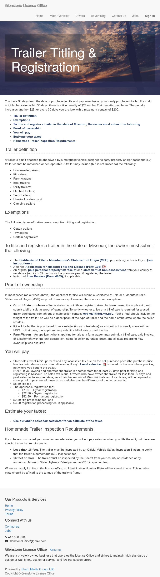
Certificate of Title (32, 260)
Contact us (12, 526)
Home (9, 505)
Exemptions (21, 120)
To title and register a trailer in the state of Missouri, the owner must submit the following (76, 124)
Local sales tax (91, 364)
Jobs (8, 530)
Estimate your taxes (27, 136)
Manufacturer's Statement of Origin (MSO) (79, 260)
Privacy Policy (14, 510)
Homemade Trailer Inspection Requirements (44, 140)
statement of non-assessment (104, 270)
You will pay (21, 132)
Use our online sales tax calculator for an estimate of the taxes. (58, 420)
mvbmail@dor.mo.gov (97, 313)
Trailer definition (25, 115)
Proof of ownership (27, 128)
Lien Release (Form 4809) (45, 276)
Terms (9, 514)
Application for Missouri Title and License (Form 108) (63, 266)
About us (55, 550)
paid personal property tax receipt (52, 270)
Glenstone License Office (26, 5)
